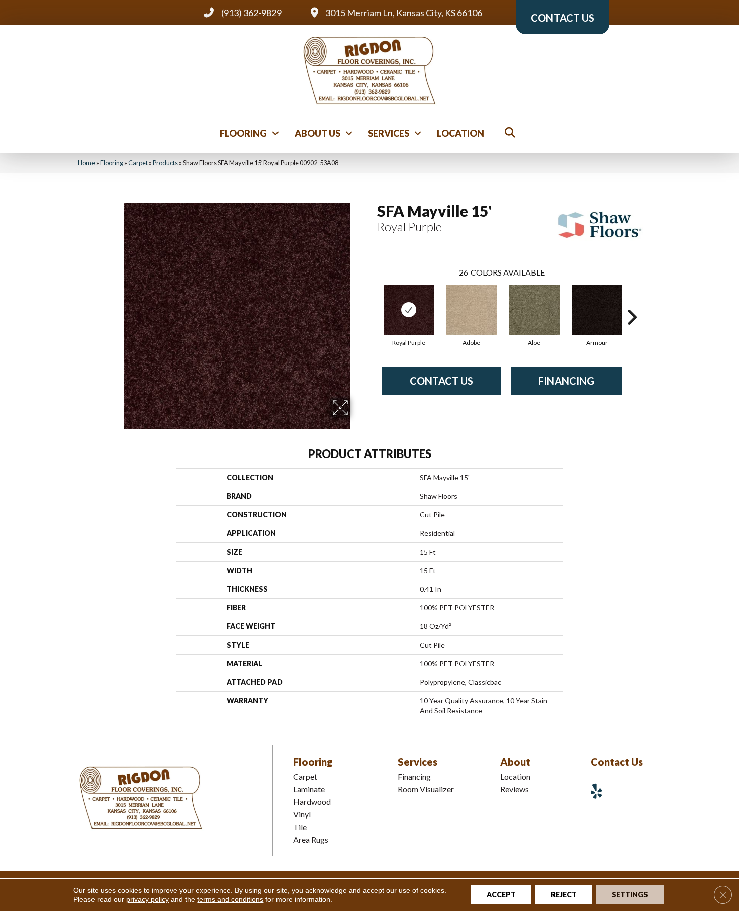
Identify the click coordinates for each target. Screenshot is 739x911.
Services (388, 133)
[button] (275, 133)
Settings (630, 894)
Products (165, 163)
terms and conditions (230, 899)
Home (86, 163)
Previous (372, 302)
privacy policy (147, 899)
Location (460, 133)
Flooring (243, 133)
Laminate (309, 789)
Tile (300, 827)
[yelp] (600, 791)
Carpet (138, 163)
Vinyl (302, 814)
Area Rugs (310, 839)
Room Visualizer (426, 789)
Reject (564, 894)
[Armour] (597, 309)
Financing (566, 381)
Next (631, 302)
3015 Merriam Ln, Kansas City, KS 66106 (403, 12)
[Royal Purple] (408, 309)
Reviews (514, 789)
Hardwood (312, 801)
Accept (501, 894)
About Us (317, 133)
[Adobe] (471, 309)
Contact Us (441, 381)
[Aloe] (534, 309)
